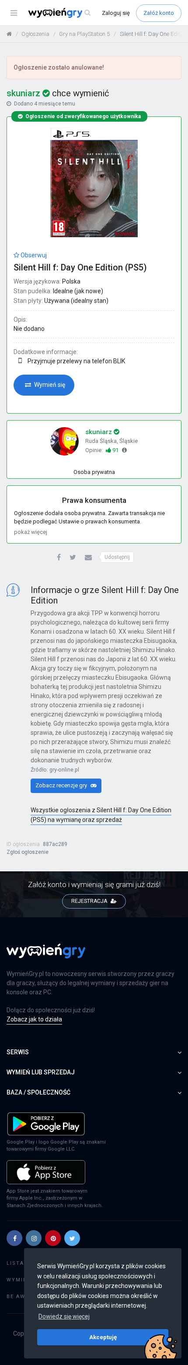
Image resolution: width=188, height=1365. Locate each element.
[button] (58, 557)
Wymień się (49, 384)
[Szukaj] (87, 12)
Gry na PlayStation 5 (84, 34)
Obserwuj (33, 255)
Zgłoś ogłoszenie (28, 852)
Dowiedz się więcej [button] (64, 1316)
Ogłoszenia (35, 34)
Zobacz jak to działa (34, 1019)
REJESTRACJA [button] (89, 901)
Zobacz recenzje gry (61, 785)
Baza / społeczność (38, 1092)
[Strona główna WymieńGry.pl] (9, 34)
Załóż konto (158, 13)
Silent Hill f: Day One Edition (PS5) (80, 267)
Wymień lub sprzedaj (41, 1072)
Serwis (18, 1052)
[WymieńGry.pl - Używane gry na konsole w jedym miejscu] (46, 955)
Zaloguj (116, 13)
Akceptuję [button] (103, 1336)
